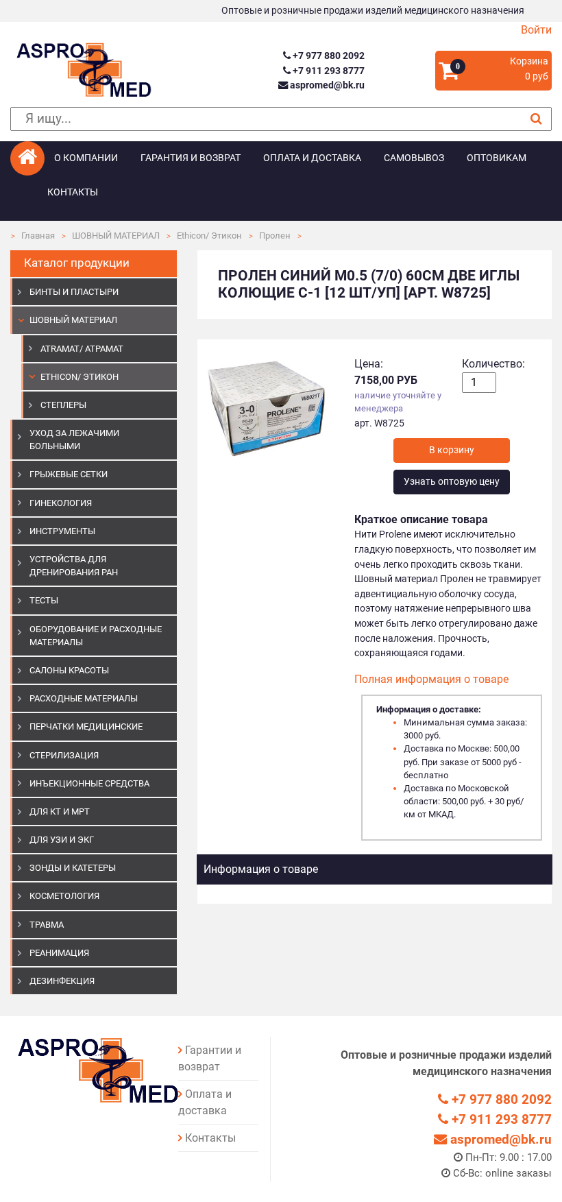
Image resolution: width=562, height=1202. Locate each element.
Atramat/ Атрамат (81, 349)
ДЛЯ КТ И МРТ (59, 811)
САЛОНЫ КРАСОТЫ (69, 670)
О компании (86, 158)
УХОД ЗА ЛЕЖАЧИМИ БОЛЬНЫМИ (74, 439)
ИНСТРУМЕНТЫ (62, 531)
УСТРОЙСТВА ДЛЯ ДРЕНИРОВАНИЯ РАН (73, 565)
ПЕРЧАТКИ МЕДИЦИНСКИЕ (86, 726)
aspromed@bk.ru (326, 85)
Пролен (275, 235)
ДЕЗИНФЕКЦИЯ (62, 981)
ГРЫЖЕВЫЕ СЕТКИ (68, 474)
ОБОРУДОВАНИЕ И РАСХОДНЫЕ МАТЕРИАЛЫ (95, 635)
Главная (38, 235)
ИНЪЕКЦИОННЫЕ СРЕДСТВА (89, 783)
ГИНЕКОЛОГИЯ (60, 503)
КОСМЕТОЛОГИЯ (64, 896)
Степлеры (63, 405)
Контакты (72, 192)
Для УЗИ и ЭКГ (61, 839)
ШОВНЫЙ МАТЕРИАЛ (116, 235)
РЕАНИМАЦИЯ (59, 953)
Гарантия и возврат (190, 158)
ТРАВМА (46, 924)
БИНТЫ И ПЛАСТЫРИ (74, 292)
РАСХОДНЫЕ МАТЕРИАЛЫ (83, 698)
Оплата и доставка (312, 158)
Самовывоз (414, 158)
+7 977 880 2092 (327, 56)
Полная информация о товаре (431, 679)
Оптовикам (496, 158)
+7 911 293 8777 (327, 71)
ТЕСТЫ (43, 600)
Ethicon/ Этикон (209, 235)
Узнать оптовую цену (452, 482)
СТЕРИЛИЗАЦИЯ (64, 755)
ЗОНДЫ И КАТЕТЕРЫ (72, 868)
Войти (536, 29)
